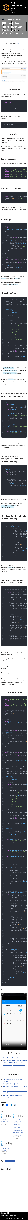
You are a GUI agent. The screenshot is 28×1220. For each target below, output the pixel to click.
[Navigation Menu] (26, 7)
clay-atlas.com (9, 1218)
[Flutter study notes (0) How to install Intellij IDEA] (6, 1143)
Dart (16, 19)
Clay (5, 19)
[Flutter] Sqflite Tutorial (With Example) (12, 1084)
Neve (22, 1218)
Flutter (19, 19)
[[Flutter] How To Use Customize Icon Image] (6, 1116)
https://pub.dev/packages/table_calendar (13, 1057)
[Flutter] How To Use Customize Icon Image (6, 1121)
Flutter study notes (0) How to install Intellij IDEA (5, 1148)
